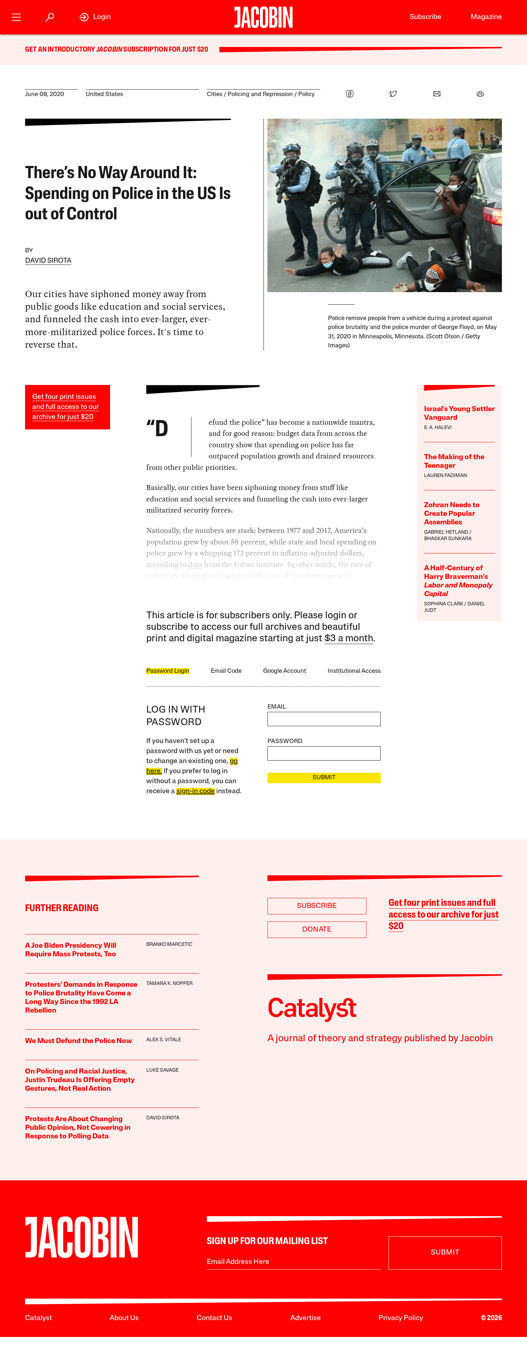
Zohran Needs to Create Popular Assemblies (452, 514)
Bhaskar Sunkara (447, 539)
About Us (124, 1318)
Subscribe (425, 17)
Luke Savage (162, 1070)
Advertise (305, 1318)
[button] (16, 16)
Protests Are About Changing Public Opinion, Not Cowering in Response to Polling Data (77, 1128)
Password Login (167, 671)
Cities (214, 94)
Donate (316, 929)
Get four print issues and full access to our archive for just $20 (65, 407)
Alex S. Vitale (163, 1040)
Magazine (486, 17)
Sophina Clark (443, 604)
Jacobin (109, 49)
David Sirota (48, 261)
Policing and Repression (260, 94)
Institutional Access (354, 671)
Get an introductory (60, 49)
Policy (306, 94)
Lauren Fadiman (445, 476)
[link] (95, 17)
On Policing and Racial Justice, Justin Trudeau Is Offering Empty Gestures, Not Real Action (80, 1080)
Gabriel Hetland (446, 532)
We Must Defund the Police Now (78, 1041)
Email (276, 707)
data (195, 564)
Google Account (284, 671)
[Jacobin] (263, 17)
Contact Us (214, 1318)
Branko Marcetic (169, 944)
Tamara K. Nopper (169, 983)
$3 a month (348, 639)
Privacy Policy (401, 1318)
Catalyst (38, 1318)
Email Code (226, 671)
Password (285, 741)
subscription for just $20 (165, 49)
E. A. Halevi (438, 427)
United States (104, 94)
